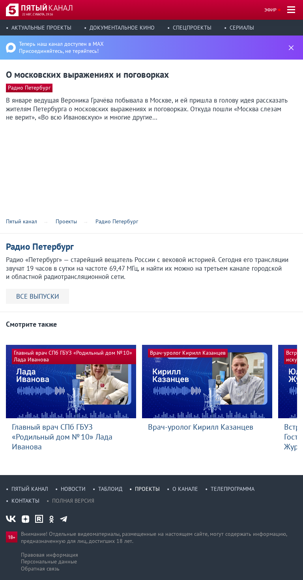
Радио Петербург (29, 87)
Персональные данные (49, 561)
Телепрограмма (232, 488)
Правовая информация (49, 554)
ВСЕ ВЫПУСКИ (37, 296)
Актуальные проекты (41, 27)
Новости (73, 488)
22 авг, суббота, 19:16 (37, 14)
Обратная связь (40, 568)
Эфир (270, 10)
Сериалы (242, 27)
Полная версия (73, 500)
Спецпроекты (192, 27)
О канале (185, 488)
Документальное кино (122, 27)
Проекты (147, 488)
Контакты (25, 500)
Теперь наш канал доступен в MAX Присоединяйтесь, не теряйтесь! (61, 47)
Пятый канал (29, 488)
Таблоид (110, 488)
